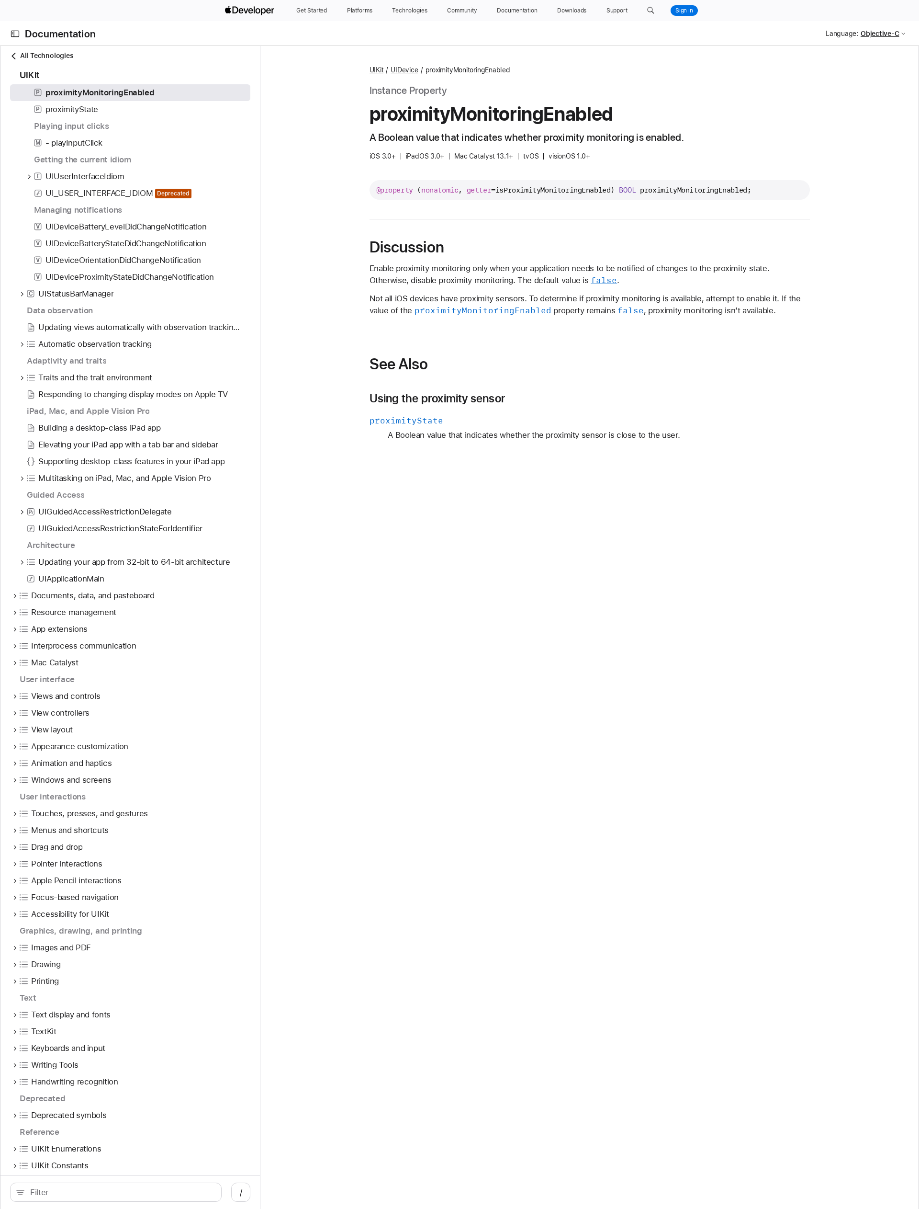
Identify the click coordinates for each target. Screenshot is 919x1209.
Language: (842, 33)
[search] (116, 1192)
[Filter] (121, 1192)
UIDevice (404, 70)
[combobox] (121, 1192)
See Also (399, 364)
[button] (650, 10)
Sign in (684, 10)
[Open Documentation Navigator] (15, 34)
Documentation (60, 34)
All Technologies (46, 55)
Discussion (407, 247)
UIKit (377, 70)
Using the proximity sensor (437, 398)
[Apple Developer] (250, 10)
